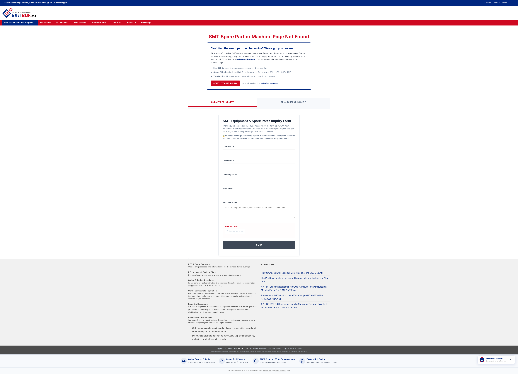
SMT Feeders (61, 23)
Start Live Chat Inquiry (225, 83)
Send (259, 245)
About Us (117, 23)
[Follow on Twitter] (509, 3)
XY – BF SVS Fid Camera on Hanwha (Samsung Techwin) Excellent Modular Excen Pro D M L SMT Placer (294, 306)
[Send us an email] (512, 3)
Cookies (488, 3)
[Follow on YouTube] (514, 3)
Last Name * (228, 161)
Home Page (146, 23)
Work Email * (228, 188)
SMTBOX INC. (243, 348)
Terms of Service (280, 370)
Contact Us (131, 23)
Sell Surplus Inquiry (293, 102)
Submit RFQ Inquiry (222, 102)
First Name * (228, 147)
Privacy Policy (267, 370)
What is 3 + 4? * (232, 226)
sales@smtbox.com (246, 59)
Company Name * (230, 174)
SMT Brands (45, 23)
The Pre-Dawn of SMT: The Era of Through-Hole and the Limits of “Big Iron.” (294, 280)
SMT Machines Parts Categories (18, 23)
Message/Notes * (230, 202)
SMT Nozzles (80, 23)
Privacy (497, 3)
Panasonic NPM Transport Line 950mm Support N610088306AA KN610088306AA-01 (292, 297)
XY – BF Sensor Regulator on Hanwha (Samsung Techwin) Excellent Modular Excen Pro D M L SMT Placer (294, 288)
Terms (504, 3)
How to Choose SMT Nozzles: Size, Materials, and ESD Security (292, 273)
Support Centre (99, 23)
